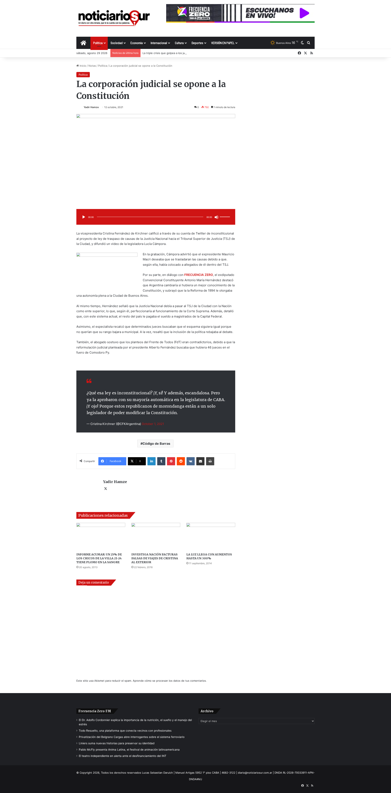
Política (98, 43)
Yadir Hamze (91, 107)
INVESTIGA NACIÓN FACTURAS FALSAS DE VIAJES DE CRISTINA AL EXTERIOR (154, 558)
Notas (92, 65)
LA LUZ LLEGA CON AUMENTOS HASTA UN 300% (209, 556)
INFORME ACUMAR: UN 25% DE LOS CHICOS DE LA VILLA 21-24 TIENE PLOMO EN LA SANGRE (99, 558)
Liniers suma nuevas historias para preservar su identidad (116, 743)
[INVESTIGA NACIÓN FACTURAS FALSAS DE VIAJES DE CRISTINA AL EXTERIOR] (155, 536)
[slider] (225, 212)
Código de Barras (156, 443)
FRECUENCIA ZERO (198, 275)
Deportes (197, 43)
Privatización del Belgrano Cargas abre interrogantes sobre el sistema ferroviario (132, 737)
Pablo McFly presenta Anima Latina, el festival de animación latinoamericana (129, 749)
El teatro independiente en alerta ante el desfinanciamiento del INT (122, 756)
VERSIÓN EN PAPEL (222, 43)
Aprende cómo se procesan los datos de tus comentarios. (170, 680)
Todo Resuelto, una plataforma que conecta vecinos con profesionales (125, 730)
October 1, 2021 (153, 424)
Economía (137, 43)
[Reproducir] (84, 217)
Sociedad (117, 43)
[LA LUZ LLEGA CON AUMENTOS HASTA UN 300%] (210, 536)
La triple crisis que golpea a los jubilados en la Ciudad (176, 53)
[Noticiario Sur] (114, 18)
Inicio (82, 65)
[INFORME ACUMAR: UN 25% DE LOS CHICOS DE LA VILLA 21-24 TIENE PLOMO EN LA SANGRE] (100, 536)
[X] (105, 488)
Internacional (159, 43)
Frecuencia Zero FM (94, 711)
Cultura (179, 43)
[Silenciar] (216, 217)
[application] (155, 217)
